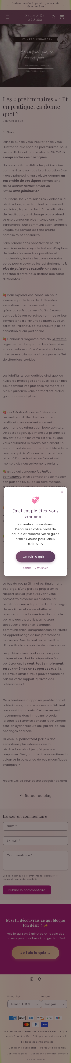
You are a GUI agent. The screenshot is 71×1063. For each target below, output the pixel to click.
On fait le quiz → (35, 556)
